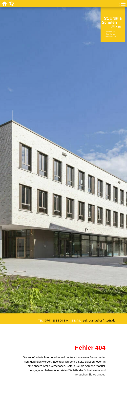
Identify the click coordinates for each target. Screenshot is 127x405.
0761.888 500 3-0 (56, 320)
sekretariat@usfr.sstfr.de (99, 320)
